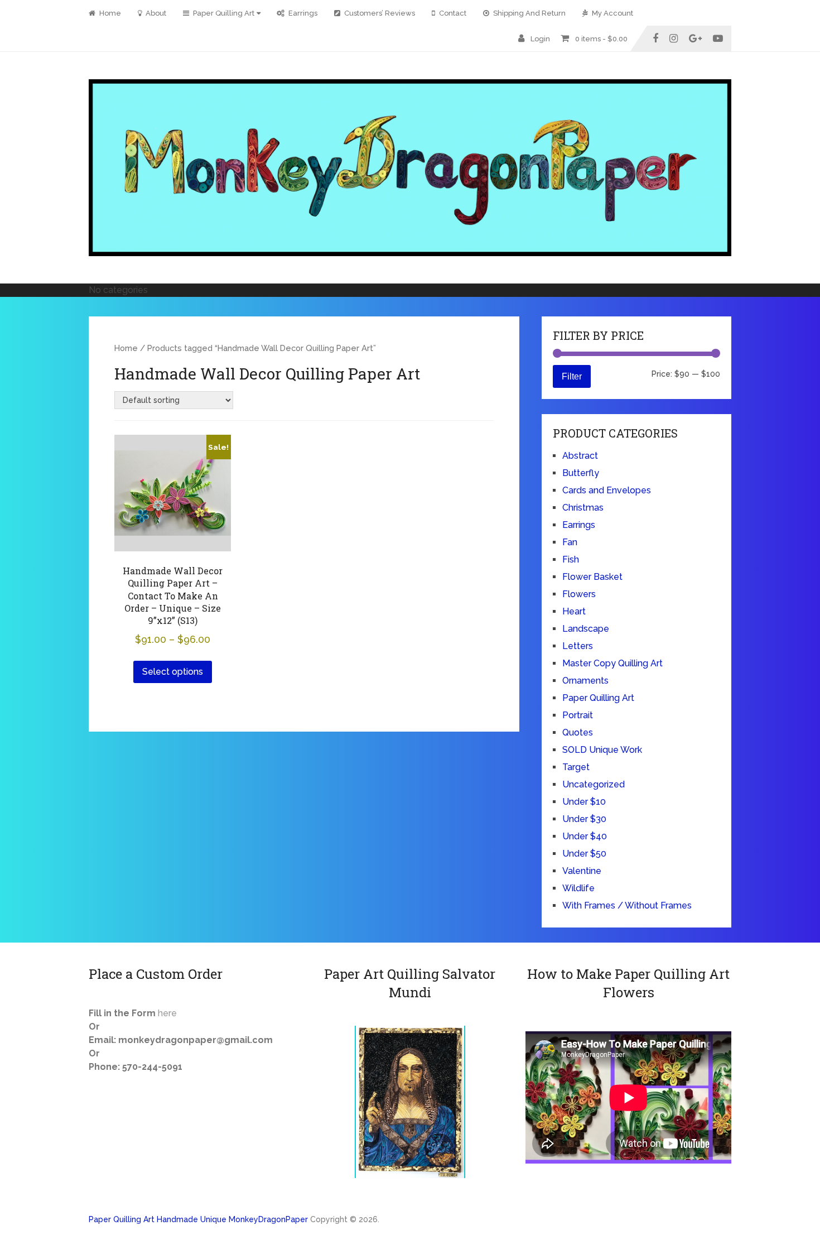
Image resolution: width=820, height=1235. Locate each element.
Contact (451, 13)
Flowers (579, 594)
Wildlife (578, 888)
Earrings (302, 13)
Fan (569, 542)
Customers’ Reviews (379, 13)
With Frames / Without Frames (627, 905)
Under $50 (584, 853)
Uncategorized (593, 784)
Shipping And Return (528, 13)
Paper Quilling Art (222, 13)
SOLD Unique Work (602, 749)
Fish (570, 559)
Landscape (585, 628)
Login (540, 39)
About (155, 13)
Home (109, 13)
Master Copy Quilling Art (612, 663)
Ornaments (585, 680)
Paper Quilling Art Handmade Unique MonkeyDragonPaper (198, 1219)
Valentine (581, 871)
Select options (172, 671)
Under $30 (584, 819)
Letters (577, 646)
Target (576, 767)
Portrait (577, 715)
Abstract (580, 455)
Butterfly (580, 473)
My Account (611, 13)
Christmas (583, 507)
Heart (574, 611)
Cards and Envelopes (606, 490)
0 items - (601, 39)
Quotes (577, 732)
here (167, 1013)
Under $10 (584, 801)
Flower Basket (592, 576)
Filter (572, 376)
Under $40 (584, 836)
